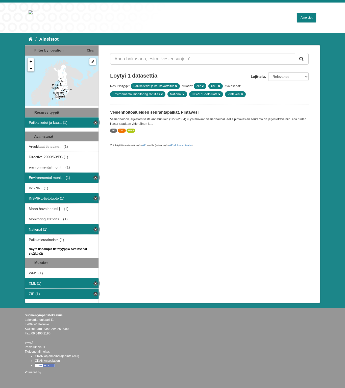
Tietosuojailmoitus (37, 351)
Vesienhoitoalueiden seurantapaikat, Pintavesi (154, 112)
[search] (302, 59)
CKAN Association (47, 360)
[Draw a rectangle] (92, 61)
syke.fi (29, 342)
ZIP (113, 130)
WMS (131, 130)
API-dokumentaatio (180, 145)
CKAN (33, 377)
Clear (91, 50)
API (144, 145)
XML (121, 130)
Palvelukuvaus (35, 347)
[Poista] (176, 86)
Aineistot (306, 17)
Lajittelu (258, 77)
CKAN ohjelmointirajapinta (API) (57, 356)
